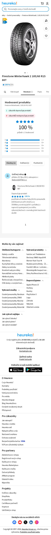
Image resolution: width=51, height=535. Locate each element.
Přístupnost (6, 410)
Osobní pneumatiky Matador (13, 304)
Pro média (6, 396)
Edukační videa (7, 479)
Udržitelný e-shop (9, 510)
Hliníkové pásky (8, 277)
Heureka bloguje (8, 400)
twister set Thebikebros (35, 254)
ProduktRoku (7, 500)
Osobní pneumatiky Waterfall (13, 307)
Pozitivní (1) (38, 163)
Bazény (29, 291)
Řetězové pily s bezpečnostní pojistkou (13, 280)
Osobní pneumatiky (13, 15)
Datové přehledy (8, 472)
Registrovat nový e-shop (11, 458)
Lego (28, 297)
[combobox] (25, 9)
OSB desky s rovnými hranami (13, 283)
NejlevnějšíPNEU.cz (19, 180)
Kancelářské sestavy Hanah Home (13, 273)
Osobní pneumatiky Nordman (13, 294)
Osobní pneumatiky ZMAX (12, 297)
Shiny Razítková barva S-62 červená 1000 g (37, 273)
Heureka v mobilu (8, 424)
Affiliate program (8, 476)
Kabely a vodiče (8, 254)
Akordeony (6, 261)
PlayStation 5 (31, 294)
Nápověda (6, 482)
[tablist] (25, 92)
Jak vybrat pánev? (9, 322)
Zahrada (29, 301)
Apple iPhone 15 (32, 285)
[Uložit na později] (46, 36)
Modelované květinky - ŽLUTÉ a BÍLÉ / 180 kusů (37, 264)
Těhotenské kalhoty (9, 257)
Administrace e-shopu (10, 455)
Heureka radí (7, 427)
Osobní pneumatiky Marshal (12, 301)
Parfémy (29, 288)
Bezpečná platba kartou (11, 441)
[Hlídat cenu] (46, 28)
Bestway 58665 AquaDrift (36, 257)
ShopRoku (6, 496)
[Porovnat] (46, 20)
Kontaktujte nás (25, 351)
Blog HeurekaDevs (9, 403)
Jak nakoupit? (7, 420)
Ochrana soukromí (9, 438)
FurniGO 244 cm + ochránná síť (37, 267)
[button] (14, 92)
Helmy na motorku (9, 267)
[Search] (5, 92)
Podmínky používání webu (30, 532)
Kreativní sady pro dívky (11, 270)
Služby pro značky (9, 469)
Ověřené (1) (24, 163)
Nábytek (29, 304)
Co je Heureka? (7, 382)
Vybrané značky (9, 290)
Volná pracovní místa (10, 393)
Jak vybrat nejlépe (11, 314)
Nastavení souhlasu (9, 434)
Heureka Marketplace (10, 465)
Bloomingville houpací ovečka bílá (37, 270)
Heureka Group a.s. (29, 529)
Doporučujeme (33, 280)
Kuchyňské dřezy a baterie (12, 264)
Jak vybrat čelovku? (9, 318)
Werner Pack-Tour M (34, 261)
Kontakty (5, 386)
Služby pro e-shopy (9, 462)
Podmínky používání (9, 389)
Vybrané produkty (35, 249)
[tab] (14, 92)
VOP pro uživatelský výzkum (12, 444)
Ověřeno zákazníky (9, 493)
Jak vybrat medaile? (9, 325)
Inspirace (5, 507)
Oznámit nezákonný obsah (12, 407)
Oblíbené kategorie (11, 249)
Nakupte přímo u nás (10, 431)
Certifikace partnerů (9, 503)
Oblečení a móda (32, 307)
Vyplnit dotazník (25, 359)
